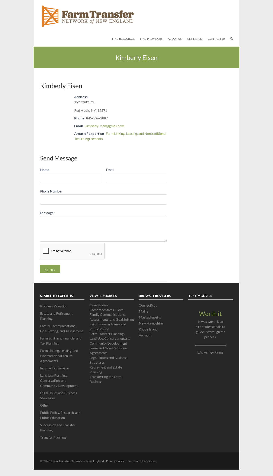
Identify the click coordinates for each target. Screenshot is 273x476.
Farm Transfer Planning (107, 334)
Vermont (145, 335)
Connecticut (148, 305)
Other (44, 405)
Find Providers (151, 38)
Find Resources (123, 38)
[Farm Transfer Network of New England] (88, 16)
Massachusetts (150, 317)
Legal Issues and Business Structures (58, 395)
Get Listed (194, 38)
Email (110, 169)
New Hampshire (151, 323)
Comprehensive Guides (106, 310)
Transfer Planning (53, 437)
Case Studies (99, 305)
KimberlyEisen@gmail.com (104, 126)
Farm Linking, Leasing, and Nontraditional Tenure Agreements (59, 355)
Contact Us (216, 38)
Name (44, 169)
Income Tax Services (55, 368)
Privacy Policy (115, 461)
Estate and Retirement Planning (56, 315)
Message (47, 213)
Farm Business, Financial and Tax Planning (60, 340)
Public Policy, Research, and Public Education (60, 415)
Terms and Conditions (142, 461)
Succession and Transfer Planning (57, 427)
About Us (175, 38)
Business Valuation (53, 306)
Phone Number (51, 191)
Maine (143, 311)
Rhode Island (148, 329)
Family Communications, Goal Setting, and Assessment (61, 328)
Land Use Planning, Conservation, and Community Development (59, 380)
